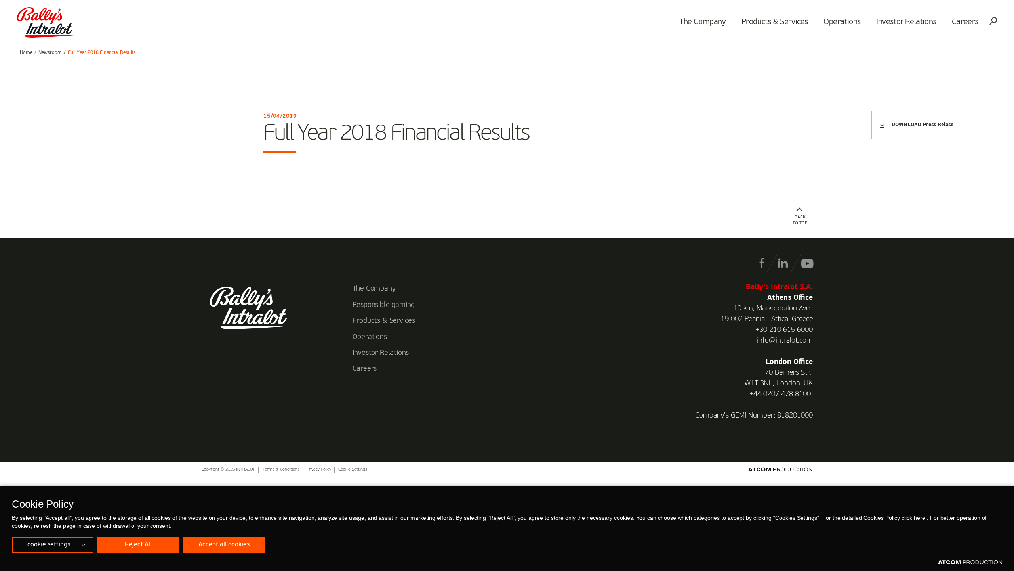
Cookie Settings (352, 470)
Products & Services (774, 22)
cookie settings (48, 545)
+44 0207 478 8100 (780, 394)
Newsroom (50, 52)
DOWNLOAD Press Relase (922, 124)
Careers (965, 22)
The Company (702, 22)
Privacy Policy (319, 470)
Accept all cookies (224, 545)
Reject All (138, 545)
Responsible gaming (384, 305)
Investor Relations (906, 22)
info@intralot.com (785, 340)
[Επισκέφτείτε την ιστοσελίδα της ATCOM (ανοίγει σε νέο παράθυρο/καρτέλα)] (970, 562)
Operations (842, 22)
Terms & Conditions (280, 470)
